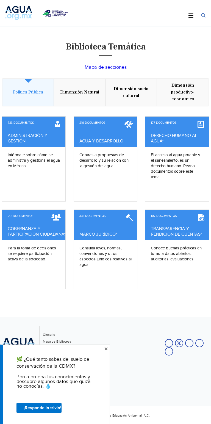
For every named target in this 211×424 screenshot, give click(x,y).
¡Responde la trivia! (42, 408)
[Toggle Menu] (191, 16)
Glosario (49, 335)
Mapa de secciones (106, 67)
